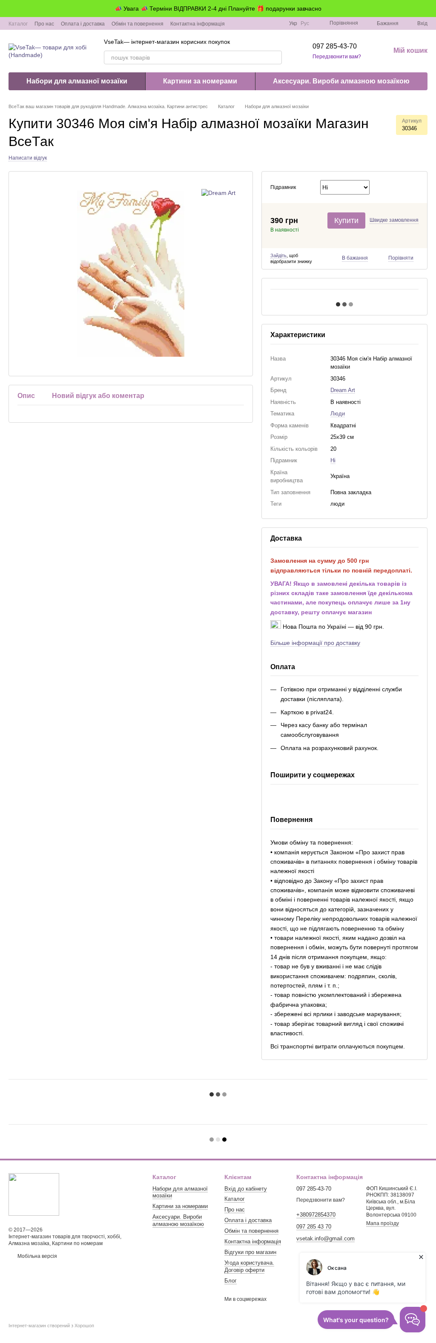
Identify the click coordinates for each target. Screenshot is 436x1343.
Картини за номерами (200, 81)
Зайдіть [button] (278, 255)
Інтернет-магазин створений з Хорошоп (51, 1325)
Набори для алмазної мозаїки (76, 81)
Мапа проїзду (382, 1223)
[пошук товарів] (275, 57)
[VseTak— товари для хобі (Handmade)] (34, 1194)
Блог (230, 1280)
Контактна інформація (197, 24)
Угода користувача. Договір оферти (249, 1266)
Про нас (44, 24)
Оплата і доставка (83, 24)
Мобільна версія (36, 1256)
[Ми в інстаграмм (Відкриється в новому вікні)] (256, 23)
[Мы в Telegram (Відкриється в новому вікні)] (267, 23)
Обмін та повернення (138, 24)
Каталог (18, 24)
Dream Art (342, 390)
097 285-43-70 (335, 46)
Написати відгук (28, 158)
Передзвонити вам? (337, 57)
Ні (333, 460)
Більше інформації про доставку (315, 642)
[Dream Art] (218, 192)
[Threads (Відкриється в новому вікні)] (277, 23)
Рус (305, 23)
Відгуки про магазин (250, 1252)
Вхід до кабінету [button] (245, 1189)
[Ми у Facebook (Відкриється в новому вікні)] (246, 23)
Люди (337, 413)
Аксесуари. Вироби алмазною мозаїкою (341, 81)
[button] (429, 8)
